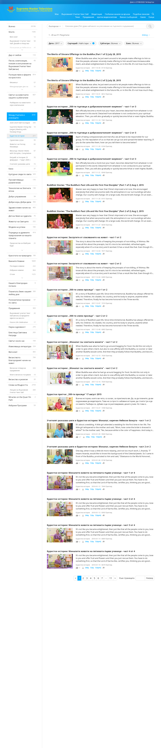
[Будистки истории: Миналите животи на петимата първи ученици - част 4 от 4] (60, 561)
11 (110, 578)
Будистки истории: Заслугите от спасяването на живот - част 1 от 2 (84, 237)
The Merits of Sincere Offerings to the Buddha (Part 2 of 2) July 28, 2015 (84, 80)
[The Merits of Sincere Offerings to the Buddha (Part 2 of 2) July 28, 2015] (60, 90)
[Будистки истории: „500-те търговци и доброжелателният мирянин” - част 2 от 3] (60, 142)
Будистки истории (83, 68)
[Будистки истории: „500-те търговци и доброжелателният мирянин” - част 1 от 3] (60, 116)
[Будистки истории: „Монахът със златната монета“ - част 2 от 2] (60, 378)
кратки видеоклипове (107, 17)
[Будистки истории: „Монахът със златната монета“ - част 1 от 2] (60, 352)
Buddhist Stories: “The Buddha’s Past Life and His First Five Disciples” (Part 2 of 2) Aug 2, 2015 (95, 211)
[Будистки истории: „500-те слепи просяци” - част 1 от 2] (60, 299)
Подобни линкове (141, 14)
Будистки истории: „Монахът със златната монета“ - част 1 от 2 (82, 342)
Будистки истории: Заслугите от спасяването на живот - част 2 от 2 (84, 263)
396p (87, 71)
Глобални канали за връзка (117, 14)
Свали (143, 17)
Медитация (96, 14)
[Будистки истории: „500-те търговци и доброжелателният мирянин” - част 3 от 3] (60, 169)
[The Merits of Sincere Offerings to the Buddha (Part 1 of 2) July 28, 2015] (60, 64)
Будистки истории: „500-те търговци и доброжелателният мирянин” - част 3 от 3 (91, 158)
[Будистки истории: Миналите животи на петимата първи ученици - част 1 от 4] (60, 482)
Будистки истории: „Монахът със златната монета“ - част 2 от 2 (82, 368)
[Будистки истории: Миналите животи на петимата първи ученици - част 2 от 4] (60, 509)
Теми (77, 17)
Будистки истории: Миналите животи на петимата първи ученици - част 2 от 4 (91, 498)
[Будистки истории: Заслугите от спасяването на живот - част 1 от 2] (60, 247)
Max (57, 14)
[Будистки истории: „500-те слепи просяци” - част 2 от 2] (60, 326)
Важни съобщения (128, 17)
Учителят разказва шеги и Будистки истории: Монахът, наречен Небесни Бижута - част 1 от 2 (99, 420)
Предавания (88, 17)
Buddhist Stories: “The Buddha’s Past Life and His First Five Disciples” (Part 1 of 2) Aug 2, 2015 (95, 185)
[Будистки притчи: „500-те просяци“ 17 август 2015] (60, 404)
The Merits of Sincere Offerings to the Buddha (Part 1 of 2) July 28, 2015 (84, 54)
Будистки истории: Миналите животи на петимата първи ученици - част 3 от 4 (91, 525)
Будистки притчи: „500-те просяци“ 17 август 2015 (74, 394)
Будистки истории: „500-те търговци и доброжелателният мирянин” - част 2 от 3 (91, 132)
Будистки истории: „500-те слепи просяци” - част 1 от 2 (77, 289)
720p (92, 71)
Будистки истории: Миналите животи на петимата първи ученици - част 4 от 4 (91, 551)
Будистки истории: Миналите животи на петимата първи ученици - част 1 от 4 (91, 472)
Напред (149, 578)
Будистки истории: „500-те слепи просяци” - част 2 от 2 (77, 315)
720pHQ (98, 71)
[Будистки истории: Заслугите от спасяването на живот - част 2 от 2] (60, 273)
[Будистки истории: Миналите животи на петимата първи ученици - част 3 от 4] (60, 535)
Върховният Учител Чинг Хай (75, 14)
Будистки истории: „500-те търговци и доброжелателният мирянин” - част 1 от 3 (91, 106)
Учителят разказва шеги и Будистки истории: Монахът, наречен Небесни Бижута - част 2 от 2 (99, 446)
